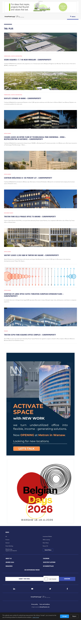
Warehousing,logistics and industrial (11, 549)
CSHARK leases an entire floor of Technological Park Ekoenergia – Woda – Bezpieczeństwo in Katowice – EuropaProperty (35, 138)
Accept (64, 616)
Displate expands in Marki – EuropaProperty (22, 98)
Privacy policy (34, 604)
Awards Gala (10, 562)
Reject (74, 616)
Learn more (35, 617)
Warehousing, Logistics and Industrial (13, 56)
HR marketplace (48, 566)
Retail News (46, 542)
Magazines (9, 566)
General (7, 542)
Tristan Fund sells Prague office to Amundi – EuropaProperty (30, 217)
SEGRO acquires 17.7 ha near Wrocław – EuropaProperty (27, 60)
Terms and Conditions (45, 604)
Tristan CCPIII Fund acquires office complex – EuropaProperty (30, 335)
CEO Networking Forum (31, 570)
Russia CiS (45, 546)
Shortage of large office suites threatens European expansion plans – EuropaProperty (34, 295)
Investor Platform (49, 562)
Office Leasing (7, 133)
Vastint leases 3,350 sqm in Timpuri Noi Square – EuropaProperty (31, 255)
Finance (6, 331)
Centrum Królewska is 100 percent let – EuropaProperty (28, 178)
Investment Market (8, 212)
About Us (9, 558)
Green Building (9, 546)
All (6, 536)
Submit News (48, 550)
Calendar (46, 558)
